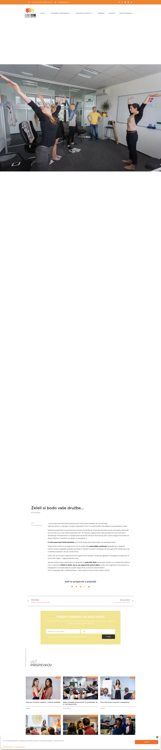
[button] (157, 737)
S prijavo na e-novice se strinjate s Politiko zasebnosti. (67, 637)
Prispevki (101, 13)
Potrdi (146, 742)
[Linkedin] (128, 2)
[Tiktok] (131, 2)
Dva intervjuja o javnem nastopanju (115, 702)
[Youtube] (125, 2)
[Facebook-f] (119, 2)
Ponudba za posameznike (60, 13)
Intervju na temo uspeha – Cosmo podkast (43, 702)
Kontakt (112, 13)
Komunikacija (35, 512)
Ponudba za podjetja (83, 13)
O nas (42, 13)
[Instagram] (122, 2)
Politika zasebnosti (8, 746)
